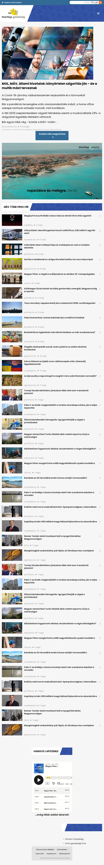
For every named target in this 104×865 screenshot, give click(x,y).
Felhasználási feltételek (45, 849)
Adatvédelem (62, 849)
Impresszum (51, 854)
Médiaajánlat (64, 854)
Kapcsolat (40, 854)
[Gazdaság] (14, 13)
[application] (52, 171)
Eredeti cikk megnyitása (52, 133)
